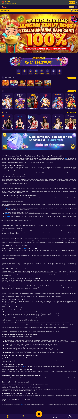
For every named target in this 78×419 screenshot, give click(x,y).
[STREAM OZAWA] (74, 19)
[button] (76, 33)
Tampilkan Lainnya (71, 77)
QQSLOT (66, 158)
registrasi (24, 366)
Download (72, 2)
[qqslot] (4, 7)
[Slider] (39, 33)
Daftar (72, 7)
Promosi (24, 248)
